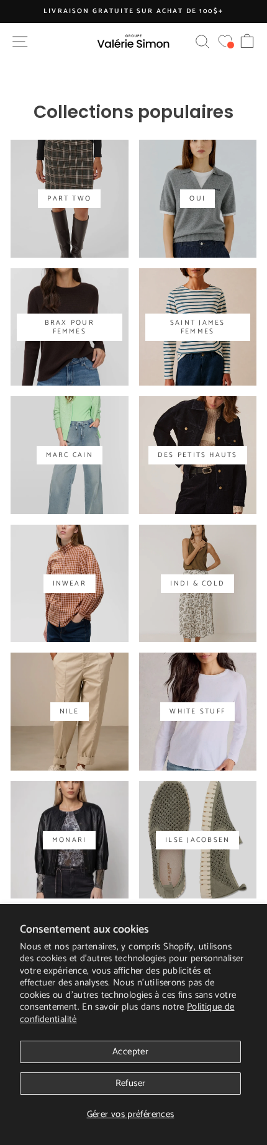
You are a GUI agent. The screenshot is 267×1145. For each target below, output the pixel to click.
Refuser (130, 1083)
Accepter (130, 1051)
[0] (225, 41)
